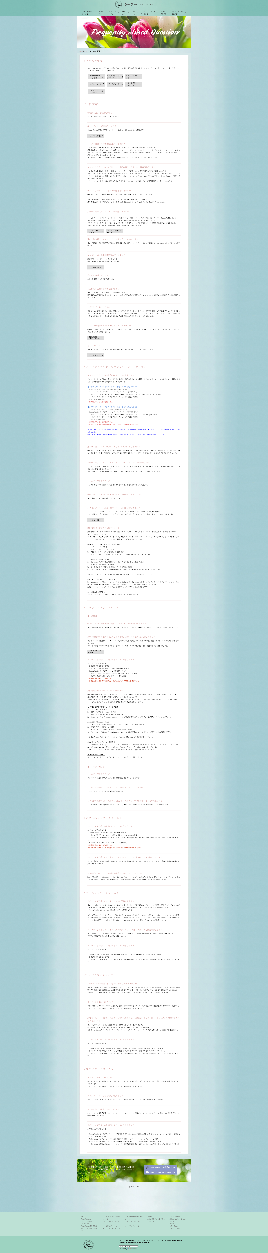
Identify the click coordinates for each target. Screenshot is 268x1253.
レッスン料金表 (174, 1216)
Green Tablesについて (88, 1219)
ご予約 (149, 1216)
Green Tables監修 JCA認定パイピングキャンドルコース (89, 1228)
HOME (81, 51)
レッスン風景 (85, 1223)
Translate (134, 1249)
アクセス (172, 1223)
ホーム (83, 1216)
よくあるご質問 (174, 1228)
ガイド (86, 51)
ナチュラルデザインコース (111, 1228)
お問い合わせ (173, 1226)
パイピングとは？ (86, 1221)
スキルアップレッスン (110, 1226)
